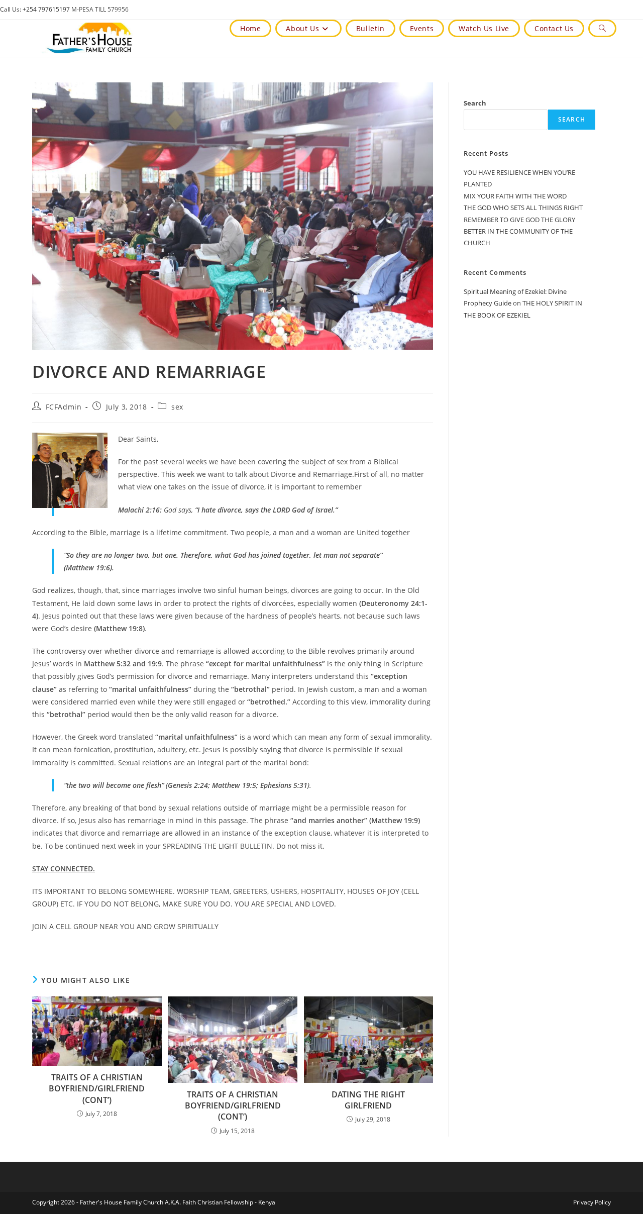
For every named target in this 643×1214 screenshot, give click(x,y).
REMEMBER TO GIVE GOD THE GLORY (519, 219)
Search (475, 103)
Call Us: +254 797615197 (35, 9)
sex (177, 407)
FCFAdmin (64, 407)
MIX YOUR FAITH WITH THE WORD (515, 195)
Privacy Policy (592, 1202)
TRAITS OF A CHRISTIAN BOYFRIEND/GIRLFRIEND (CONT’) (97, 1088)
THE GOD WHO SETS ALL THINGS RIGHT (523, 207)
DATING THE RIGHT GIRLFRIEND (368, 1100)
